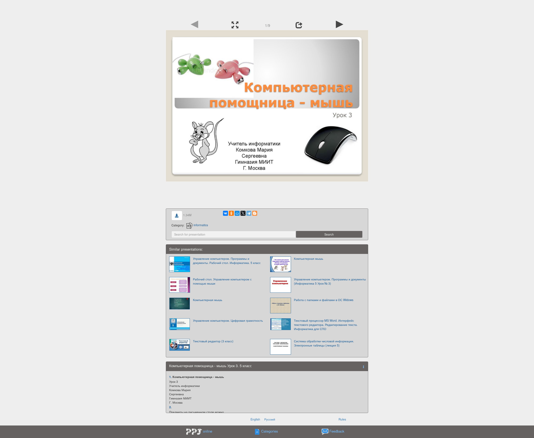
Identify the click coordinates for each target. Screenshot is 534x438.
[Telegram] (248, 213)
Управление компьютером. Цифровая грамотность (228, 320)
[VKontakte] (225, 213)
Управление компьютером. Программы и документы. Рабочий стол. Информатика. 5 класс (227, 260)
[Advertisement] (267, 9)
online (207, 431)
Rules (342, 419)
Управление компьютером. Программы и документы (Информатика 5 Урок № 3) (330, 281)
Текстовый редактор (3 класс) (213, 341)
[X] (243, 213)
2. (170, 407)
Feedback (336, 431)
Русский (269, 419)
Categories (269, 431)
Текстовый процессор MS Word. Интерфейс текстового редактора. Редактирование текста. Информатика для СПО (326, 324)
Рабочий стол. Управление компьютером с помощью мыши (222, 281)
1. (170, 377)
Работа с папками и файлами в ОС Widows (323, 300)
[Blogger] (254, 213)
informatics (201, 225)
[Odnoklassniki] (231, 213)
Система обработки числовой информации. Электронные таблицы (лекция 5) (324, 343)
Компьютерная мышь (308, 258)
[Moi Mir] (237, 213)
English (255, 419)
